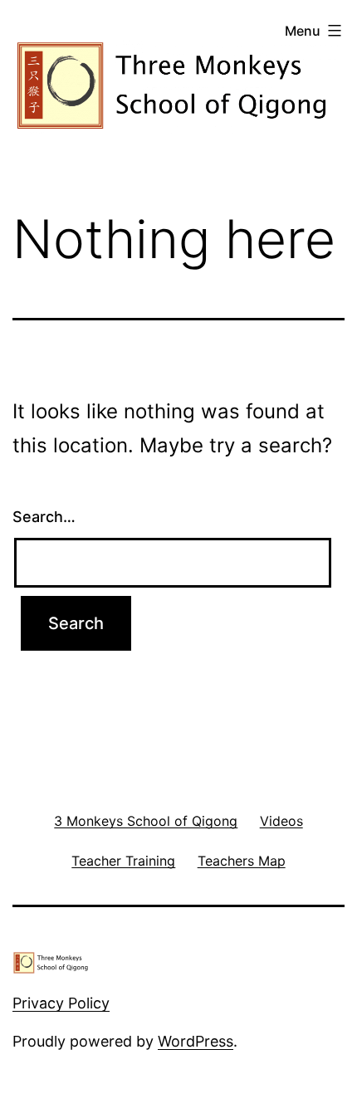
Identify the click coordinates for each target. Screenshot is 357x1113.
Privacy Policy (61, 1003)
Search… (44, 516)
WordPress (195, 1041)
